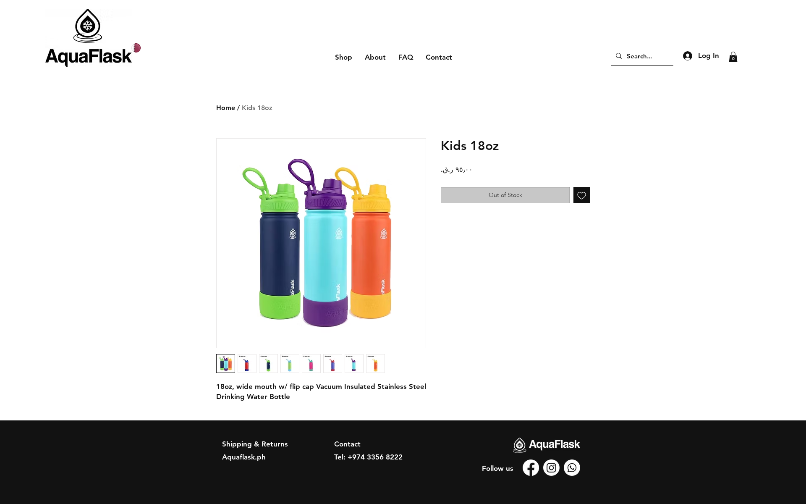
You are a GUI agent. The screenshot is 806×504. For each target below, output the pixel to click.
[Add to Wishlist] (581, 195)
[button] (733, 57)
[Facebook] (531, 467)
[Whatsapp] (572, 467)
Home (225, 108)
